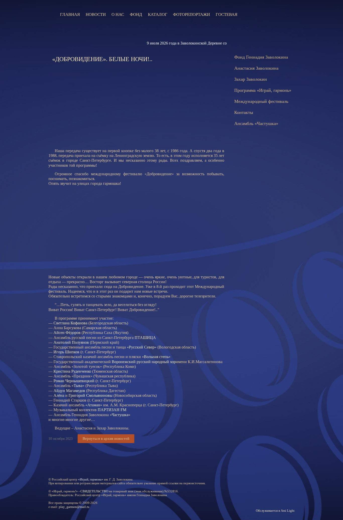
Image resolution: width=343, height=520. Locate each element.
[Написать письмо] (260, 14)
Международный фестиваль (261, 101)
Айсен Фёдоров (67, 332)
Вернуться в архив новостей (106, 439)
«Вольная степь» (156, 357)
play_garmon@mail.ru (74, 507)
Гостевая (226, 14)
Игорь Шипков (66, 352)
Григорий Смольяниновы (90, 395)
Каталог (157, 14)
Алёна (58, 395)
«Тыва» (78, 385)
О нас (117, 14)
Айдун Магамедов (69, 390)
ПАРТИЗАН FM (112, 410)
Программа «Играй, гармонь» (262, 90)
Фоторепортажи (191, 14)
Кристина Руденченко (72, 371)
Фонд (136, 14)
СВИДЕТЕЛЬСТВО (94, 491)
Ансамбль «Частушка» (256, 123)
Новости (96, 14)
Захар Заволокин (250, 79)
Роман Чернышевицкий (73, 381)
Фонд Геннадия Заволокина (261, 57)
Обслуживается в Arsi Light (275, 510)
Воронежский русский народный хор (144, 362)
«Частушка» (120, 415)
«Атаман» (93, 405)
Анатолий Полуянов (71, 342)
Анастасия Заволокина (256, 68)
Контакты (243, 112)
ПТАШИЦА (145, 337)
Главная (70, 14)
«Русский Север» (141, 347)
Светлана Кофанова (70, 323)
